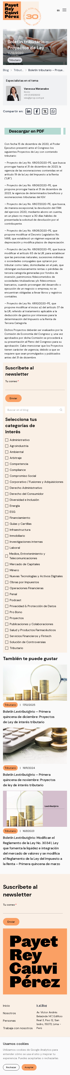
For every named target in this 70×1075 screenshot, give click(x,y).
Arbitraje (16, 458)
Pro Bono (16, 612)
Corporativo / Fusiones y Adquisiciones (36, 482)
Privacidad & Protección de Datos (33, 606)
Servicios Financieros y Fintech (30, 636)
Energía (15, 506)
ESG (12, 512)
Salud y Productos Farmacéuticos (33, 630)
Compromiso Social (23, 476)
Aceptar (29, 1067)
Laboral (15, 548)
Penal (13, 594)
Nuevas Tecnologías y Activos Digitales (36, 576)
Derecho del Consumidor (27, 494)
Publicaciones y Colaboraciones (31, 624)
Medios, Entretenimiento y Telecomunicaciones (27, 556)
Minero (14, 570)
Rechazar (11, 1067)
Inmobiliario (17, 536)
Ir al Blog (42, 1005)
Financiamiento (20, 518)
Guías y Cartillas (21, 524)
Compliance (18, 470)
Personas (9, 1021)
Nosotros (9, 1013)
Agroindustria (19, 446)
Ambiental (17, 452)
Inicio (6, 1006)
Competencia (19, 464)
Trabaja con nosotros (18, 1028)
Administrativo (20, 440)
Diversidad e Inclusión (24, 500)
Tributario (15, 60)
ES (58, 10)
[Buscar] (61, 409)
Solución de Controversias (28, 642)
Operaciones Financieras (26, 588)
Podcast (15, 600)
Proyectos (17, 618)
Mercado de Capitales (25, 564)
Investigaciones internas (26, 542)
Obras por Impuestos (24, 582)
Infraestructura (20, 530)
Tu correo (12, 381)
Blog (6, 70)
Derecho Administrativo (26, 488)
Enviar (13, 398)
